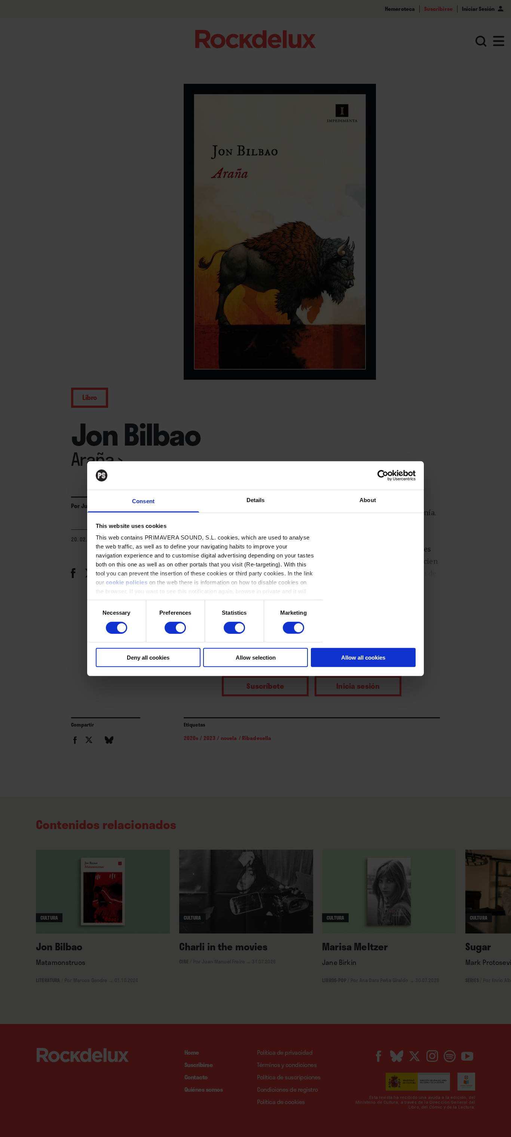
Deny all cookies (148, 657)
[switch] (175, 627)
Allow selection (256, 657)
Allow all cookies (363, 657)
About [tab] (367, 500)
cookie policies (127, 582)
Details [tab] (256, 500)
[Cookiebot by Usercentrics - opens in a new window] (383, 475)
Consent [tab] (143, 501)
